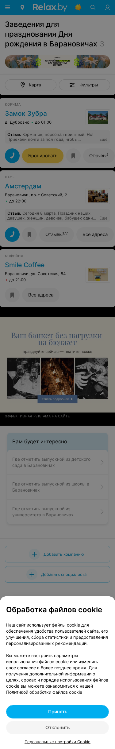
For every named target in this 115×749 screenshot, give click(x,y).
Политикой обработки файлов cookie (44, 692)
